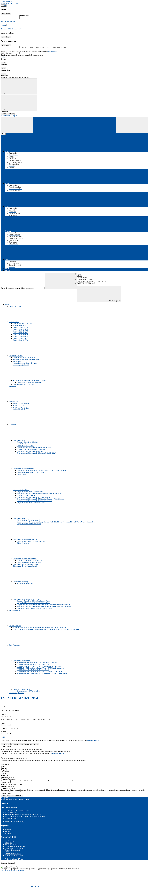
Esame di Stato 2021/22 (20, 331)
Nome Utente (24, 16)
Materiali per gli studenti (16, 693)
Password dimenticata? (8, 21)
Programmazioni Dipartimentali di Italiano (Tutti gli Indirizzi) (36, 453)
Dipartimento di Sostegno (21, 582)
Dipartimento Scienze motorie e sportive (26, 564)
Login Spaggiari (52, 51)
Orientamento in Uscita (84, 279)
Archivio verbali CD (16, 402)
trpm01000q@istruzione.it (25, 814)
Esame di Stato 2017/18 (20, 340)
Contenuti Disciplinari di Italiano (27, 442)
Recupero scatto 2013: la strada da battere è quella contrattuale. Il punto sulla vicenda (40, 627)
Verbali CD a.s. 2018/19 (20, 405)
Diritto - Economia (23, 543)
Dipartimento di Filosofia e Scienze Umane (27, 599)
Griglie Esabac (21, 474)
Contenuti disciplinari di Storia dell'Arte (29, 560)
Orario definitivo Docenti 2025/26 (24, 357)
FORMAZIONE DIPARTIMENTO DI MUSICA (33, 664)
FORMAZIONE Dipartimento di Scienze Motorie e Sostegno (37, 662)
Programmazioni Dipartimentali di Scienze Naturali (33, 497)
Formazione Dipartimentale (22, 661)
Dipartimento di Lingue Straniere (23, 469)
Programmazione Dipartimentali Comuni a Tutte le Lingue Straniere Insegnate (42, 470)
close (3, 134)
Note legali (8, 843)
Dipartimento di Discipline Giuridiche (25, 539)
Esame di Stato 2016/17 (20, 338)
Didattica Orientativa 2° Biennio (23, 384)
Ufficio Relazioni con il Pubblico (15, 846)
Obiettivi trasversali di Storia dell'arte (29, 562)
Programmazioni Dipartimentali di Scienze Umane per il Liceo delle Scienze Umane (44, 606)
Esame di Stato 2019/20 (20, 334)
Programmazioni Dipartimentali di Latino (30, 451)
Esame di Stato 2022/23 (20, 329)
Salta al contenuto (6, 2)
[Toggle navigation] (17, 125)
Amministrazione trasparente (14, 855)
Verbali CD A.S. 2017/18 (21, 409)
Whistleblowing (10, 852)
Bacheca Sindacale (15, 626)
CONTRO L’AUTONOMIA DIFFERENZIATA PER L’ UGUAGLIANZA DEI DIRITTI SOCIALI (46, 629)
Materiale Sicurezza (15, 610)
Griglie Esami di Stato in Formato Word (29, 382)
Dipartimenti (13, 424)
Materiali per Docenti (16, 356)
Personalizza (5, 744)
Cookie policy (9, 841)
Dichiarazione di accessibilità (14, 848)
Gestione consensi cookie (13, 854)
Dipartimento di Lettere (20, 440)
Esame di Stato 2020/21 (20, 333)
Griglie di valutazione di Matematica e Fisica (31, 502)
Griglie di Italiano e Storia (25, 446)
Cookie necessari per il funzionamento (13, 759)
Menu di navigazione (114, 301)
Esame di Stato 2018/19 (20, 336)
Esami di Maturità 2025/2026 (22, 323)
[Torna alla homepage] (74, 116)
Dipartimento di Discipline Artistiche (25, 559)
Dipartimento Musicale (20, 518)
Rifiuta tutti (17, 744)
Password (23, 18)
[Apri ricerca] (132, 125)
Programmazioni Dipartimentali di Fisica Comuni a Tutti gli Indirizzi (39, 493)
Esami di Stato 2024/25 (20, 325)
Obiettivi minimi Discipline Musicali (28, 520)
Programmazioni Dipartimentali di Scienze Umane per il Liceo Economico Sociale (43, 604)
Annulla (4, 113)
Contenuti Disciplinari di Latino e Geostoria (31, 449)
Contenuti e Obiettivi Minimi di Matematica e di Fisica (34, 501)
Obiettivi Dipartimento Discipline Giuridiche (31, 541)
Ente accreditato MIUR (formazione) (29, 691)
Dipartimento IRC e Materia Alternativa (25, 566)
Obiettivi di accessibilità (12, 850)
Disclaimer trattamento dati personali (12, 870)
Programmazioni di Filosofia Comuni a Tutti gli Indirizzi (35, 608)
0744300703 (12, 813)
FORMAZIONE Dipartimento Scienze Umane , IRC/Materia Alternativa (40, 668)
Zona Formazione (15, 645)
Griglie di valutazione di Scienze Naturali (30, 492)
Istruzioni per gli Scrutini (21, 365)
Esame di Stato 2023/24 (20, 327)
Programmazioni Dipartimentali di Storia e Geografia (34, 447)
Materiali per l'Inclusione (25, 583)
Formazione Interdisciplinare (22, 689)
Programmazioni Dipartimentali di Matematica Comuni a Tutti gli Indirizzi (40, 499)
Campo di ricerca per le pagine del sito (13, 288)
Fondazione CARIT (15, 306)
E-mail (22, 47)
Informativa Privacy (11, 844)
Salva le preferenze (16, 795)
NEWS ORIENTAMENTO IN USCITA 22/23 (92, 281)
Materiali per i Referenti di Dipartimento (26, 359)
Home (79, 274)
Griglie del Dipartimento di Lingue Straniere (31, 472)
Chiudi (3, 62)
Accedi (4, 5)
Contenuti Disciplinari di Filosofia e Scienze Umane (33, 601)
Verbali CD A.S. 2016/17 (21, 407)
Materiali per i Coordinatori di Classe (25, 363)
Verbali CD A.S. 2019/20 (21, 403)
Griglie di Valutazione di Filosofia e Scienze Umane (33, 603)
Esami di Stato (14, 322)
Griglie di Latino (22, 444)
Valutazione (12, 386)
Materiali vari (17, 361)
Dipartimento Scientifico (21, 490)
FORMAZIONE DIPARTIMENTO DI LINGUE (33, 670)
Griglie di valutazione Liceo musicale (29, 524)
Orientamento (81, 277)
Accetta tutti (31, 744)
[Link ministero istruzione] (10, 3)
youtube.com (5, 764)
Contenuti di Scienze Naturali (26, 495)
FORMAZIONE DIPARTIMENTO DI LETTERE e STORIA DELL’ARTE (42, 673)
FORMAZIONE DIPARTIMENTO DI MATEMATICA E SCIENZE (39, 672)
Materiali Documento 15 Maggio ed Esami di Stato (29, 380)
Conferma (11, 113)
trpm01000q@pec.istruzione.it (27, 816)
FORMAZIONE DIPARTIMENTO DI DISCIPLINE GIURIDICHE (39, 666)
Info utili (79, 276)
